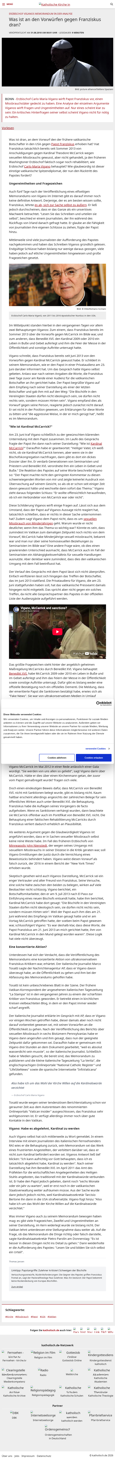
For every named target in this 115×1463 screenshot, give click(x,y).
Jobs (17, 1456)
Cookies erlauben (94, 757)
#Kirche (9, 1316)
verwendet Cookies (96, 748)
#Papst (34, 1316)
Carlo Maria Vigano (37, 166)
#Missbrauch (22, 1316)
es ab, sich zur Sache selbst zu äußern (61, 205)
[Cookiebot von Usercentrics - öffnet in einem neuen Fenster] (98, 703)
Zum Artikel (17, 1286)
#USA (42, 1316)
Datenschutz (44, 1456)
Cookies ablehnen (57, 757)
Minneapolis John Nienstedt (28, 845)
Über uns (7, 1456)
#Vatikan (52, 1316)
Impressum (28, 1456)
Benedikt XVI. (18, 673)
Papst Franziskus (62, 144)
